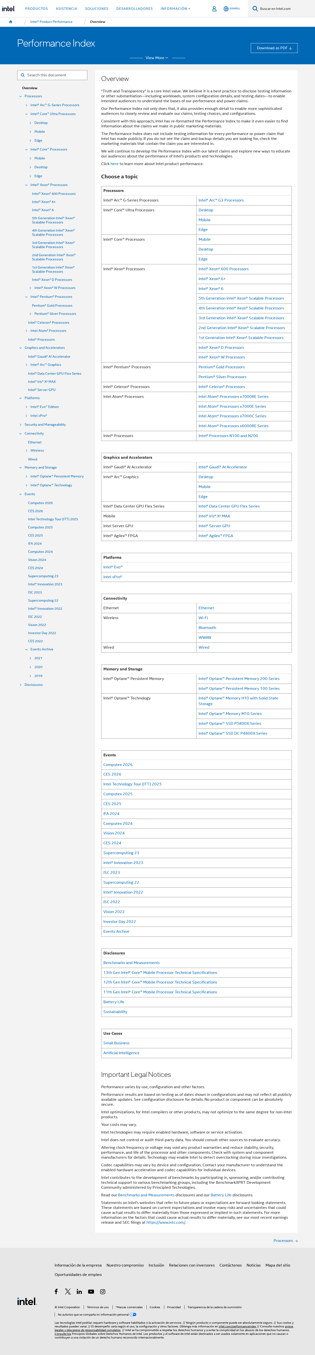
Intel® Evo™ (113, 567)
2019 (38, 676)
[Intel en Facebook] (56, 1292)
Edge (38, 140)
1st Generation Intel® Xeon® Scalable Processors (53, 269)
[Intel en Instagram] (103, 1292)
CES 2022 (35, 641)
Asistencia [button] (66, 8)
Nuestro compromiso (125, 1265)
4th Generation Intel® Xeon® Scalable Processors (53, 232)
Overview (29, 88)
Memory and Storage (41, 467)
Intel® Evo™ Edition (45, 407)
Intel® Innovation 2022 (45, 609)
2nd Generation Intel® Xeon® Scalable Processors (54, 257)
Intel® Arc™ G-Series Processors (55, 105)
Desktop (40, 123)
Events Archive (42, 649)
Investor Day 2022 (42, 633)
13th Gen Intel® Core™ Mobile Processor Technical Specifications (160, 972)
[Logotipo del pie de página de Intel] (27, 1301)
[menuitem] (11, 21)
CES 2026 (35, 511)
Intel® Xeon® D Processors (52, 280)
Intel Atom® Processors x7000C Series (232, 416)
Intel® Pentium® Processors (51, 297)
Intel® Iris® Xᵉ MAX (42, 382)
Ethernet (35, 442)
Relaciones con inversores (192, 1265)
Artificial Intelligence (121, 1052)
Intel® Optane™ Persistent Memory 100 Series (239, 688)
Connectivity (34, 433)
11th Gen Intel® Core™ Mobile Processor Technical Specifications (160, 992)
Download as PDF (272, 48)
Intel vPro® (39, 416)
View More (155, 57)
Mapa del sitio (278, 1265)
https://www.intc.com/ (165, 1222)
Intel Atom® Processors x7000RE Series (233, 396)
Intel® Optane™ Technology (51, 485)
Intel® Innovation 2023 (45, 584)
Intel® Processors (41, 340)
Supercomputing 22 (43, 600)
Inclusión (156, 1265)
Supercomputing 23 (43, 576)
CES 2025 (35, 535)
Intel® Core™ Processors (49, 149)
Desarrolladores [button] (134, 8)
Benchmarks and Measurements (131, 962)
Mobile (39, 132)
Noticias (254, 1265)
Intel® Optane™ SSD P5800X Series (230, 723)
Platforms (32, 398)
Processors (33, 96)
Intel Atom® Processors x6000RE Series (233, 425)
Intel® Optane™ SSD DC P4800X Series (233, 733)
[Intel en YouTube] (91, 1292)
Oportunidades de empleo (78, 1274)
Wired (32, 459)
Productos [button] (36, 8)
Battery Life (113, 1001)
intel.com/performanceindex (237, 1326)
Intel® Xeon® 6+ (44, 202)
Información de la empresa (78, 1265)
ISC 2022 (35, 617)
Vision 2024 (37, 560)
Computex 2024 (40, 552)
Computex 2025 (40, 527)
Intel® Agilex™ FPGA (216, 535)
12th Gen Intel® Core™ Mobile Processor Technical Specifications (160, 982)
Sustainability (115, 1011)
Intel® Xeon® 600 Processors (54, 194)
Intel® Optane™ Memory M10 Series (230, 713)
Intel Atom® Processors (48, 331)
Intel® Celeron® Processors (48, 323)
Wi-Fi (203, 617)
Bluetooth (207, 627)
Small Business (116, 1043)
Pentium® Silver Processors (55, 314)
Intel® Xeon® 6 (43, 210)
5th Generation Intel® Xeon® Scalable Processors (53, 220)
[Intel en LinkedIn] (79, 1292)
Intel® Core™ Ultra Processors (53, 114)
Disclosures (34, 685)
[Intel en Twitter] (68, 1292)
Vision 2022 (37, 625)
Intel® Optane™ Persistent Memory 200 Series (239, 678)
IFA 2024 (35, 544)
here (114, 163)
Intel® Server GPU (42, 390)
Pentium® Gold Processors (52, 306)
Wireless (37, 450)
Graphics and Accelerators (45, 348)
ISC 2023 (35, 592)
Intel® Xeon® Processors (49, 185)
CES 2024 (35, 568)
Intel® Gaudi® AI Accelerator (49, 357)
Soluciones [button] (97, 8)
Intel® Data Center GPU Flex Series (54, 374)
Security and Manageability (45, 425)
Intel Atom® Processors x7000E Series (232, 406)
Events (30, 494)
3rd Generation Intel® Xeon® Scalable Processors (53, 245)
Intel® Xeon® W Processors (55, 288)
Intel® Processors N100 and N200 (228, 435)
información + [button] (175, 8)
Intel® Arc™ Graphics (46, 365)
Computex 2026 (40, 503)
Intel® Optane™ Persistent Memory (57, 476)
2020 (38, 667)
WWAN (205, 637)
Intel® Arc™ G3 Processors (221, 200)
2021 (38, 658)
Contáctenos (231, 1265)
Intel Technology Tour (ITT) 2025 (53, 519)
